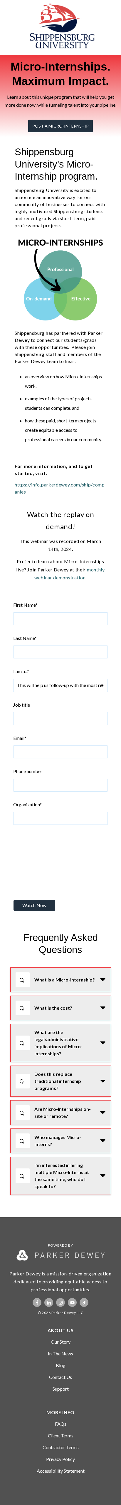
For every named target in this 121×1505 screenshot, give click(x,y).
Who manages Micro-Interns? (50, 1140)
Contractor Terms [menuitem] (61, 1447)
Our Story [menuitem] (60, 1342)
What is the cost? (45, 1008)
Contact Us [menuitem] (60, 1377)
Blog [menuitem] (60, 1365)
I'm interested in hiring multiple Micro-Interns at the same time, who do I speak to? (54, 1175)
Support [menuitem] (61, 1389)
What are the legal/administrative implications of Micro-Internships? (51, 1042)
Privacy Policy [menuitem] (60, 1459)
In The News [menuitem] (60, 1353)
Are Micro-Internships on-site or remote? (55, 1112)
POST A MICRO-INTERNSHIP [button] (60, 125)
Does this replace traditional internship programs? (50, 1081)
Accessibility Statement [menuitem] (61, 1471)
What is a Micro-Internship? (57, 979)
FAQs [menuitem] (60, 1424)
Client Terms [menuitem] (60, 1435)
